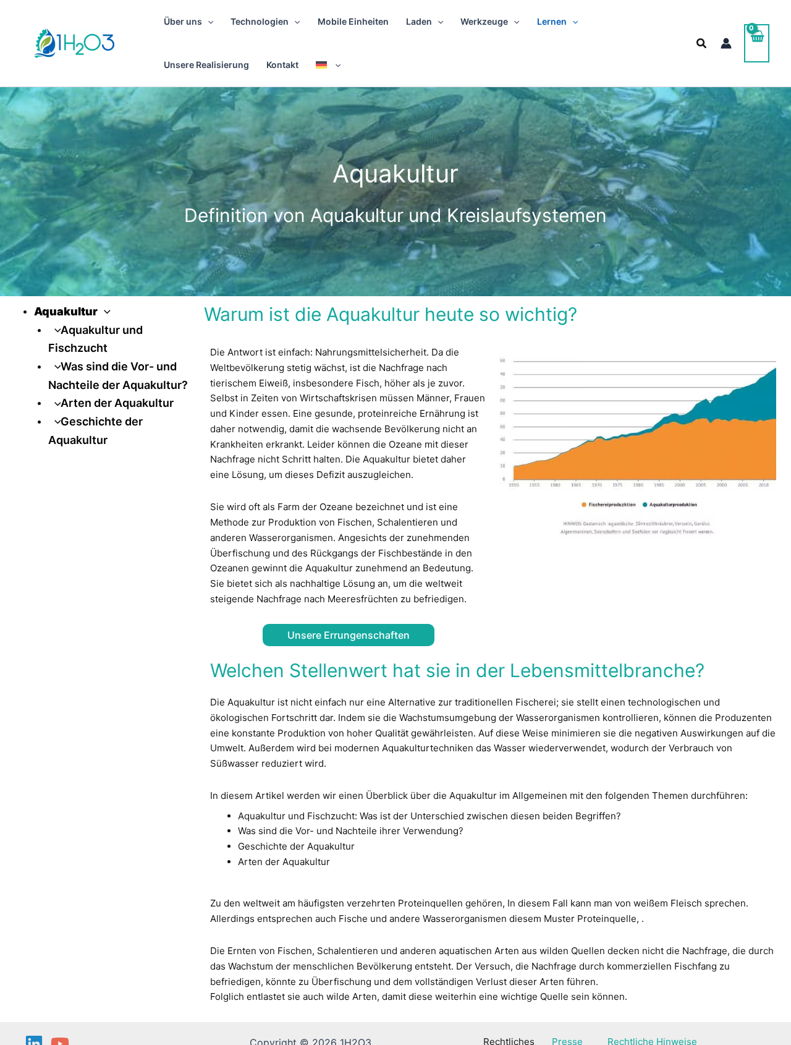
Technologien (260, 21)
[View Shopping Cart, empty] (756, 43)
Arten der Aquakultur (117, 402)
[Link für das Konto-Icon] (726, 43)
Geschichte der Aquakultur (296, 846)
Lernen (552, 21)
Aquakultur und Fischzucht (296, 816)
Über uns (183, 21)
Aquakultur (66, 311)
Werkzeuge (484, 21)
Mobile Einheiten (353, 21)
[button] (207, 21)
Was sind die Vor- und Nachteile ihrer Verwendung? (350, 831)
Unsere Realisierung (206, 64)
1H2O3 (127, 43)
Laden (419, 21)
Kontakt (282, 64)
